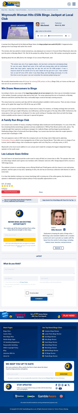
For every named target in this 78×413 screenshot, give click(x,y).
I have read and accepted (16, 282)
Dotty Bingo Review (51, 345)
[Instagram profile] (59, 385)
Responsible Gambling (10, 345)
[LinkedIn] (64, 229)
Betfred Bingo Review (51, 350)
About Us (6, 356)
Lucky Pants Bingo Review (53, 334)
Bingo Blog (11, 10)
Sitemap (66, 409)
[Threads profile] (62, 385)
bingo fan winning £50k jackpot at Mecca (39, 81)
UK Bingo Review (50, 353)
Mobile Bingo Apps (9, 339)
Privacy (61, 409)
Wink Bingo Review (51, 348)
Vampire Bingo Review (52, 331)
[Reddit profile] (65, 385)
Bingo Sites (4, 10)
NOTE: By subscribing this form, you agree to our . (20, 243)
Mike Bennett (45, 25)
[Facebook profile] (56, 385)
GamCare (19, 396)
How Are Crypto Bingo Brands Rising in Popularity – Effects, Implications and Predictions (18, 200)
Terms (56, 409)
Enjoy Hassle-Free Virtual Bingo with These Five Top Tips (58, 200)
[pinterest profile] (57, 388)
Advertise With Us (9, 353)
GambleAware (47, 396)
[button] (74, 4)
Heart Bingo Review (51, 342)
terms (33, 243)
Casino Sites (7, 334)
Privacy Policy (24, 282)
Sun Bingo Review (50, 337)
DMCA (31, 396)
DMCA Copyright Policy (10, 348)
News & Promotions (21, 10)
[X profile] (68, 385)
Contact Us (51, 409)
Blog (4, 350)
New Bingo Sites (8, 337)
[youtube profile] (60, 388)
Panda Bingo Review (51, 356)
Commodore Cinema (8, 140)
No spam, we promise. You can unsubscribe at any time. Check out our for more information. (36, 378)
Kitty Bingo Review (50, 339)
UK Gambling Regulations (11, 342)
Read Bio (57, 248)
